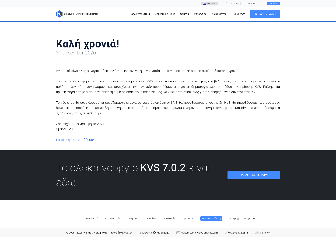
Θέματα (133, 218)
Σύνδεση (273, 3)
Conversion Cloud (113, 218)
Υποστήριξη (252, 3)
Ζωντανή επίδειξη (265, 14)
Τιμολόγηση (187, 218)
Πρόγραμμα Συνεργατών (242, 218)
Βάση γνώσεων (231, 3)
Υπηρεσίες (150, 218)
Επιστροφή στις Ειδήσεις (75, 140)
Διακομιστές (169, 218)
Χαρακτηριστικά (89, 218)
